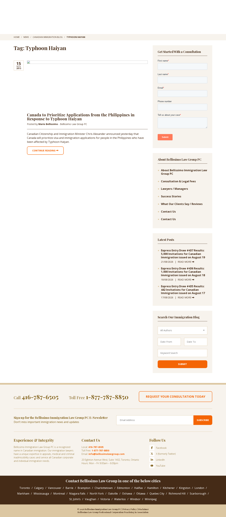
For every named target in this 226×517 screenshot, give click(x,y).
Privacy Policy (130, 509)
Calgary (39, 488)
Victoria (105, 499)
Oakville (113, 493)
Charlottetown (104, 488)
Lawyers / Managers (174, 189)
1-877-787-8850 (107, 397)
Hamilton (152, 488)
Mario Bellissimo (48, 124)
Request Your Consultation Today (175, 396)
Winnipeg (151, 499)
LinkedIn (160, 459)
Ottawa (140, 493)
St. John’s (75, 499)
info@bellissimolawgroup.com (107, 454)
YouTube (160, 465)
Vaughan (90, 499)
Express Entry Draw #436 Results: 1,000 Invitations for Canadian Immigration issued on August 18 (183, 272)
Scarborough (198, 493)
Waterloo (120, 499)
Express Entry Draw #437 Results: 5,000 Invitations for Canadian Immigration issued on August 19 (183, 254)
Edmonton (123, 488)
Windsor (135, 499)
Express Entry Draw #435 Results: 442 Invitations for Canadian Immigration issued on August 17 (183, 290)
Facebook (161, 447)
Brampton (84, 488)
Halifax (138, 488)
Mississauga (41, 493)
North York (97, 493)
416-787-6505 (40, 397)
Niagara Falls (77, 493)
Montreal (59, 493)
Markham (23, 493)
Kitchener (169, 488)
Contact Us (168, 211)
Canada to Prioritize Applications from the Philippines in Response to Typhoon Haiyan (81, 116)
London (199, 488)
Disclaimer (143, 509)
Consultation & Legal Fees (178, 181)
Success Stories (171, 196)
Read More (185, 261)
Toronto (24, 488)
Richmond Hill (177, 493)
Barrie (69, 488)
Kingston (184, 488)
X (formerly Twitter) (166, 453)
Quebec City (157, 493)
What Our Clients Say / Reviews (182, 204)
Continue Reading (44, 150)
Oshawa (127, 493)
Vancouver (54, 488)
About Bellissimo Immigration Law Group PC (184, 172)
